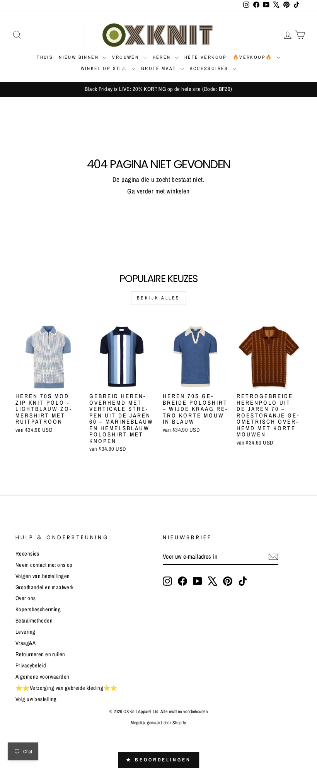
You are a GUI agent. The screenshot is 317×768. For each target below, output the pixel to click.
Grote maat (159, 68)
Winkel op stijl (105, 68)
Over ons (25, 598)
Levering (25, 632)
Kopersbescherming (38, 609)
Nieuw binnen (80, 57)
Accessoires (210, 68)
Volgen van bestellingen (42, 576)
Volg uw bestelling (36, 699)
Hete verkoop (205, 57)
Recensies (27, 554)
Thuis (45, 57)
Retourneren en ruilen (40, 654)
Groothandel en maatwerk (44, 587)
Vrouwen (126, 57)
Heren (163, 57)
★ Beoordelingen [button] (158, 759)
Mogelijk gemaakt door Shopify (158, 723)
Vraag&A (25, 643)
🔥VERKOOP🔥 (253, 57)
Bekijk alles (158, 298)
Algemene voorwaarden (42, 677)
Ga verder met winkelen (158, 190)
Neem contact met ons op (44, 565)
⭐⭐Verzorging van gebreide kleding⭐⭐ (66, 688)
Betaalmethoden (34, 620)
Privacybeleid (30, 665)
